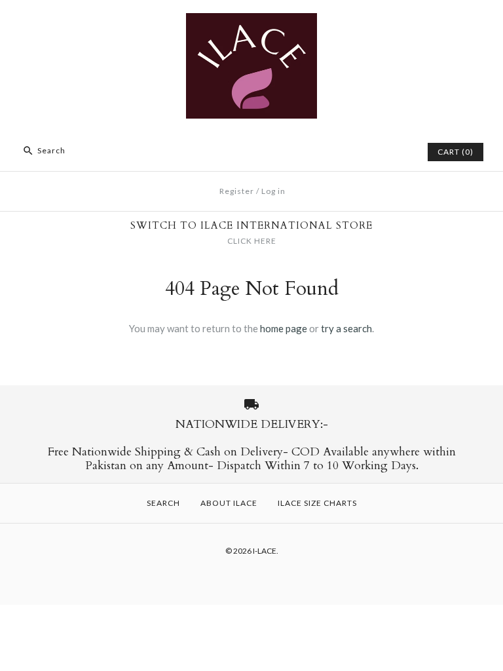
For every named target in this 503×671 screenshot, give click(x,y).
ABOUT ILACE (228, 503)
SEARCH (163, 503)
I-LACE (264, 551)
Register (236, 191)
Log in (273, 191)
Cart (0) (456, 152)
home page (283, 328)
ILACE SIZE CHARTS (317, 503)
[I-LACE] (251, 21)
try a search (346, 328)
